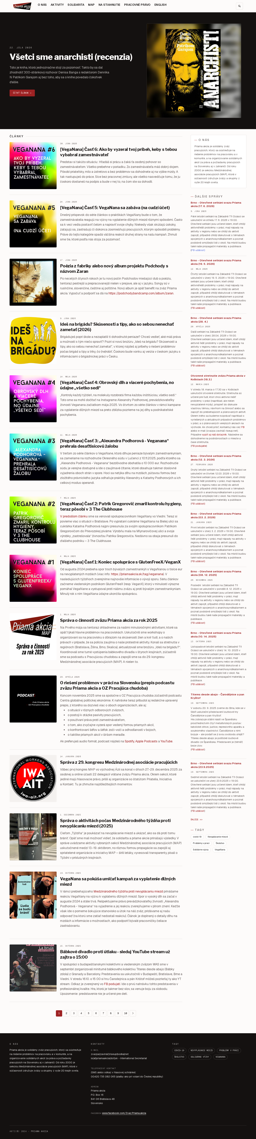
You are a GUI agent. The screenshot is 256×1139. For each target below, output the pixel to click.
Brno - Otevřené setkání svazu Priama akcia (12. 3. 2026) (216, 457)
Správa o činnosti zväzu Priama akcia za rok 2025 (108, 620)
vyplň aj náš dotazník (214, 434)
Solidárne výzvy (200, 849)
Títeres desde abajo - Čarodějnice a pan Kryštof (217, 696)
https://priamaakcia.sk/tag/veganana (137, 574)
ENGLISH (160, 5)
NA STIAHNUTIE (109, 5)
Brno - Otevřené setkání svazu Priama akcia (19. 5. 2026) (216, 262)
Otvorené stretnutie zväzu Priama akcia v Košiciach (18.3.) (218, 377)
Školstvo (220, 843)
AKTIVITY (57, 5)
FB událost (197, 503)
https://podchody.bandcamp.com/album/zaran (140, 293)
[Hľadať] (239, 6)
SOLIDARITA (76, 5)
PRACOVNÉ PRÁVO (137, 5)
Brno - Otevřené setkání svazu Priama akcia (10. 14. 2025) (216, 634)
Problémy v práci (201, 843)
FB (243, 427)
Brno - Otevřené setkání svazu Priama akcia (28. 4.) (216, 319)
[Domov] (22, 6)
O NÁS (42, 5)
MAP (91, 5)
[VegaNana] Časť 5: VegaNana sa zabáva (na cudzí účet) (115, 207)
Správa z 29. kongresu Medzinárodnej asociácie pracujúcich (118, 762)
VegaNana (220, 849)
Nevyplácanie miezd (218, 836)
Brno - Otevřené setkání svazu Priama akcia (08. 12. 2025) (216, 573)
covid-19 (197, 836)
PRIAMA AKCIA (39, 1131)
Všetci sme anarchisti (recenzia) (71, 57)
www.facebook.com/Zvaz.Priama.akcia (124, 1113)
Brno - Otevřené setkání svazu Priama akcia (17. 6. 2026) (216, 204)
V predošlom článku (74, 516)
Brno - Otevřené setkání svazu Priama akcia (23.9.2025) (216, 765)
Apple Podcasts (146, 741)
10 (125, 1013)
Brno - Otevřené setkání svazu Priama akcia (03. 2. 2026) (216, 515)
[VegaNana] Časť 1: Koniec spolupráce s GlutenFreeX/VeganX (120, 562)
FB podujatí (112, 984)
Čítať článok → (22, 93)
